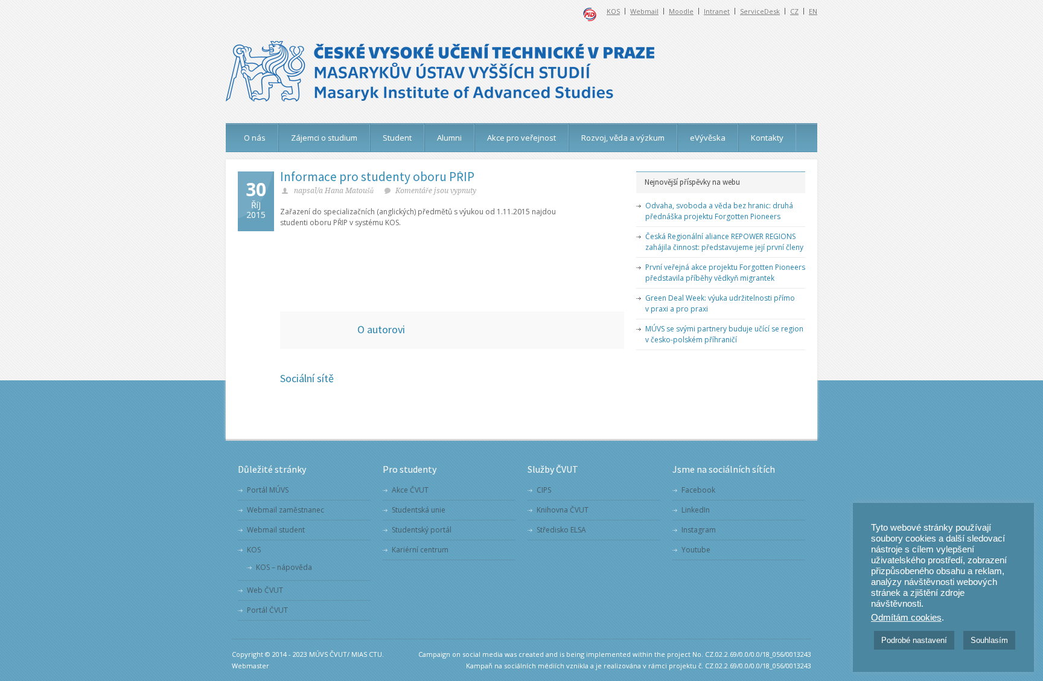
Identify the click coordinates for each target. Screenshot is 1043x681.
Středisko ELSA (561, 530)
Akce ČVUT (410, 490)
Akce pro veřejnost (521, 137)
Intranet (717, 11)
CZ (794, 11)
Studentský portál (421, 530)
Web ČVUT (265, 590)
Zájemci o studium (324, 137)
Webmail (644, 11)
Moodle (681, 11)
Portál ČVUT (267, 610)
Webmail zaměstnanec (285, 510)
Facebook (698, 490)
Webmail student (276, 530)
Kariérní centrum (420, 550)
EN (813, 11)
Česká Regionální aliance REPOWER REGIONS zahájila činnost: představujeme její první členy (724, 241)
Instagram (698, 530)
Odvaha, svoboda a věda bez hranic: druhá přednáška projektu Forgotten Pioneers (719, 211)
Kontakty (767, 137)
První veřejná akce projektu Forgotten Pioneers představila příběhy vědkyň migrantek (725, 272)
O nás (255, 137)
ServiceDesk (760, 11)
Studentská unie (418, 510)
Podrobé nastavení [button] (914, 640)
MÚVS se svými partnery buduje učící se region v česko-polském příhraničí (724, 334)
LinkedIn (695, 510)
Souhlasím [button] (989, 640)
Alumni (449, 137)
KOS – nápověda (284, 567)
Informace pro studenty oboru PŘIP (377, 176)
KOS (613, 11)
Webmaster (250, 665)
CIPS (544, 490)
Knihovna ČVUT (562, 510)
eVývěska (708, 137)
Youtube (695, 550)
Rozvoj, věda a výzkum (623, 137)
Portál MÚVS (268, 490)
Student (397, 137)
